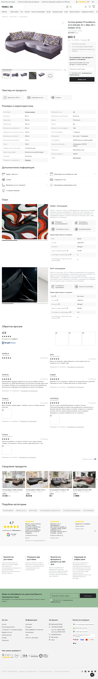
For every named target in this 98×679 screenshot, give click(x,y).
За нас (4, 624)
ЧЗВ (26, 635)
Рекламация (29, 632)
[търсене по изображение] (67, 6)
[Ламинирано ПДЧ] (86, 144)
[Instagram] (86, 671)
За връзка (5, 640)
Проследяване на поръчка (34, 629)
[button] (86, 7)
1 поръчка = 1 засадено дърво (12, 629)
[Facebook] (83, 671)
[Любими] (90, 7)
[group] (62, 338)
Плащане (28, 627)
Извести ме (82, 79)
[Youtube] (89, 671)
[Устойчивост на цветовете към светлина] (59, 260)
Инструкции (77, 158)
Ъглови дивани (23, 16)
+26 (9, 496)
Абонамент (88, 596)
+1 (79, 496)
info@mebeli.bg (56, 634)
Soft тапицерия (57, 268)
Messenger (54, 637)
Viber (53, 640)
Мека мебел (13, 16)
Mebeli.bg (5, 16)
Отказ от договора (31, 638)
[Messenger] (92, 671)
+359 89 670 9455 (56, 627)
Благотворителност (8, 627)
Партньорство (6, 635)
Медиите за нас (7, 632)
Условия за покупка (45, 671)
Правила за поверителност (28, 671)
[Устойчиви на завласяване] (70, 254)
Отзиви (4, 638)
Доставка (28, 624)
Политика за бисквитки (61, 671)
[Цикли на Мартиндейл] (67, 250)
